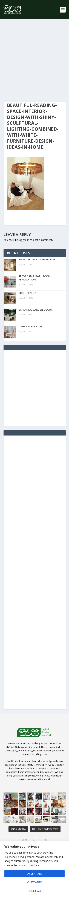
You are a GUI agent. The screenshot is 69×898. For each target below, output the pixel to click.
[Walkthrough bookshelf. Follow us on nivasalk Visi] (7, 803)
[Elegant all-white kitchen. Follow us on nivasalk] (14, 819)
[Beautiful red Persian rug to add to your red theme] (46, 811)
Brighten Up (27, 293)
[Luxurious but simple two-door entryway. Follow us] (38, 819)
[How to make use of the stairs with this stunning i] (30, 796)
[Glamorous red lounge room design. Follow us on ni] (54, 811)
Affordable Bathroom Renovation (35, 277)
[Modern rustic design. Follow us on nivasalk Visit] (22, 819)
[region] (34, 869)
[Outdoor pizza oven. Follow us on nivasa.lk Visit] (22, 796)
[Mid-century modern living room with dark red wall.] (38, 811)
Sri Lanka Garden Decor (36, 309)
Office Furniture (31, 326)
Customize (34, 882)
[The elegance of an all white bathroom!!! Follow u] (61, 819)
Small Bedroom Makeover (37, 259)
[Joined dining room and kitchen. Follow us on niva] (30, 803)
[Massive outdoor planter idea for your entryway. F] (38, 796)
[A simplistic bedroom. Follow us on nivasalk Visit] (61, 803)
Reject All (34, 891)
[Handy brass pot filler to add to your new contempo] (54, 796)
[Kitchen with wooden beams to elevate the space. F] (61, 796)
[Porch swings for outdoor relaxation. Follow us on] (7, 819)
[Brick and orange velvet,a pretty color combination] (54, 803)
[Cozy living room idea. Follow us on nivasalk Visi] (30, 819)
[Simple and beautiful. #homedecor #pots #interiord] (14, 796)
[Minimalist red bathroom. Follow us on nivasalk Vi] (14, 811)
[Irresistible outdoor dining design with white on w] (46, 819)
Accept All (34, 873)
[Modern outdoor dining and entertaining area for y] (54, 819)
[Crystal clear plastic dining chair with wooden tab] (14, 803)
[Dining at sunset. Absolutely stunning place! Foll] (22, 803)
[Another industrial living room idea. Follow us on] (38, 803)
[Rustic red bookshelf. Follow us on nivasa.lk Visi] (30, 811)
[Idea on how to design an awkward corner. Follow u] (46, 803)
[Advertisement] (34, 60)
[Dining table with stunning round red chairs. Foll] (22, 811)
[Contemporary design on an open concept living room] (61, 811)
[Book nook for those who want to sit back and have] (46, 796)
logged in (24, 239)
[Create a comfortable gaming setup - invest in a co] (7, 796)
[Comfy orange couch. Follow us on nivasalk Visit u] (7, 811)
